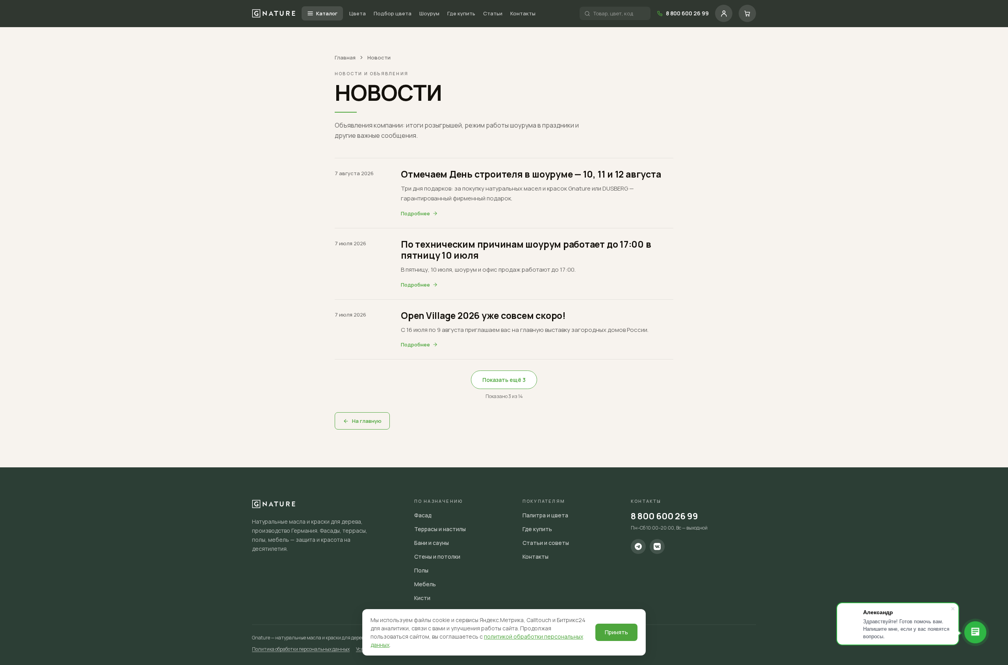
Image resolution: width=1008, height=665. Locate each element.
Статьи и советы (546, 542)
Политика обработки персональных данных (301, 649)
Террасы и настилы (440, 529)
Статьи (492, 13)
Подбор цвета (392, 13)
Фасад (423, 515)
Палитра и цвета (545, 515)
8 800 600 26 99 (664, 516)
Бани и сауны (431, 542)
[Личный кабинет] (723, 13)
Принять (616, 632)
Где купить (461, 13)
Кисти (422, 598)
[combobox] (619, 13)
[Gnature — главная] (273, 13)
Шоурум (429, 13)
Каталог (326, 13)
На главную (367, 420)
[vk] (657, 546)
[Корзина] (747, 13)
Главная (345, 57)
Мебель (425, 584)
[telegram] (638, 546)
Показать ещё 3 (504, 379)
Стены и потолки (437, 556)
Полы (421, 570)
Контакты (523, 13)
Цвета (357, 13)
